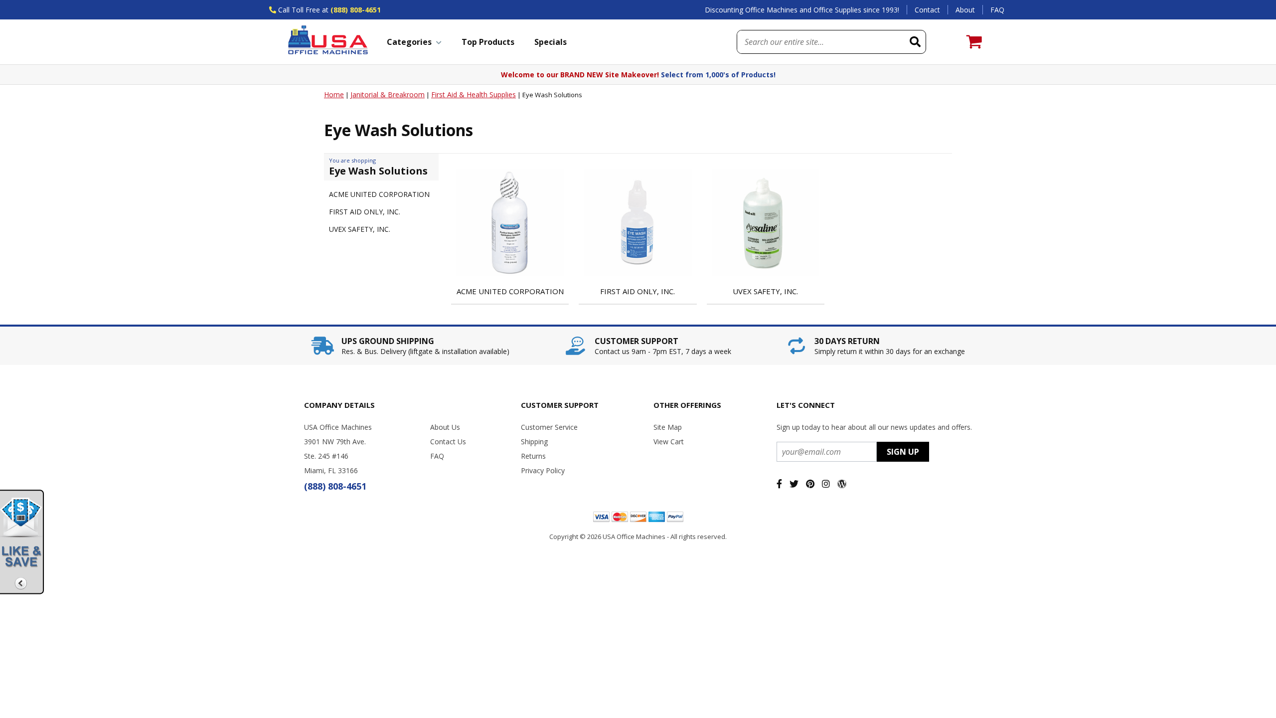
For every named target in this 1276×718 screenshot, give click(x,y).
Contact (927, 9)
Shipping (534, 441)
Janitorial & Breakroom (387, 94)
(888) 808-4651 (355, 9)
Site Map (667, 427)
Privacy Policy (543, 470)
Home (334, 94)
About (965, 9)
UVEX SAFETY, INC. (359, 229)
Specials (550, 41)
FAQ (997, 9)
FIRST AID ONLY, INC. (364, 211)
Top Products (488, 41)
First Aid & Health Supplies (473, 94)
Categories (409, 41)
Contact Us (448, 441)
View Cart (668, 441)
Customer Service (549, 427)
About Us (445, 427)
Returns (533, 456)
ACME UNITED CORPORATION (379, 194)
